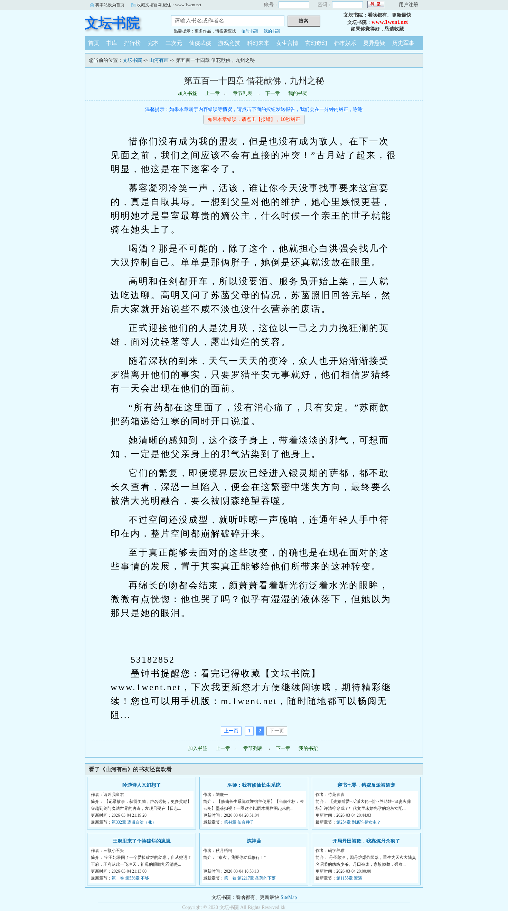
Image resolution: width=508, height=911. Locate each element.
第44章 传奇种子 (239, 822)
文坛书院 (112, 23)
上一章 (212, 93)
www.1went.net (389, 22)
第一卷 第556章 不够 (130, 878)
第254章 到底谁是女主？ (358, 822)
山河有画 (159, 60)
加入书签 (187, 93)
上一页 (231, 730)
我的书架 (272, 31)
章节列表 (242, 93)
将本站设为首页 (109, 4)
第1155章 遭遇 (349, 878)
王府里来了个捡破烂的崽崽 (142, 841)
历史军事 (403, 43)
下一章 (272, 93)
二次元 (174, 43)
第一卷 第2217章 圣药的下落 (250, 878)
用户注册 (408, 4)
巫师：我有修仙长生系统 (254, 785)
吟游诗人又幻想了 (141, 785)
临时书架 (250, 31)
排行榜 (132, 43)
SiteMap (289, 897)
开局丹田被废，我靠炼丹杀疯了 (366, 841)
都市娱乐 (345, 43)
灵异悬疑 (374, 43)
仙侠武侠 (200, 43)
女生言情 (287, 43)
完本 (153, 43)
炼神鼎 (254, 841)
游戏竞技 (229, 43)
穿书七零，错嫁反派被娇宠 (366, 785)
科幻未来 (258, 43)
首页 (93, 43)
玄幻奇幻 (316, 43)
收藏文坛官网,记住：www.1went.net (169, 4)
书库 (111, 43)
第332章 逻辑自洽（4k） (134, 822)
